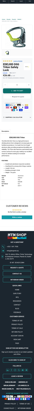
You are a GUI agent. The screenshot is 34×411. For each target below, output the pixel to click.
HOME (17, 290)
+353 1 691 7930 (12, 246)
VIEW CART (17, 339)
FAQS (17, 343)
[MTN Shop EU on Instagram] (15, 370)
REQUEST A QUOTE (17, 268)
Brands (8, 19)
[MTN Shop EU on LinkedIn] (7, 370)
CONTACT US (17, 274)
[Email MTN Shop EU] (26, 370)
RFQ (17, 297)
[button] (7, 61)
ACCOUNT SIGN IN (17, 336)
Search (13, 1)
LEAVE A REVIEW (17, 376)
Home (3, 19)
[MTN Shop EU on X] (18, 370)
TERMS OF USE (17, 321)
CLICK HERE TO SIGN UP (17, 360)
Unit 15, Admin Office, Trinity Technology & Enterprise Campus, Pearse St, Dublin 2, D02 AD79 (18, 256)
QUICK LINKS (17, 286)
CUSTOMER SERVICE (17, 316)
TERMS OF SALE (17, 328)
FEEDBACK (17, 312)
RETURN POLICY (17, 332)
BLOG (17, 308)
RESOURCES (17, 301)
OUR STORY (17, 293)
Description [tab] (5, 131)
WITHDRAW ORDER (17, 280)
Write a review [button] (17, 217)
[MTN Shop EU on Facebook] (11, 370)
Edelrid (19, 19)
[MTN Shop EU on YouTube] (22, 370)
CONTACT (17, 305)
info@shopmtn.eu (13, 251)
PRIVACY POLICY (17, 324)
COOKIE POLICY (9, 408)
